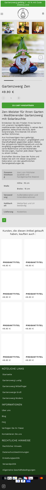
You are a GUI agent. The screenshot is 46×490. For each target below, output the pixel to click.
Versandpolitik (9, 464)
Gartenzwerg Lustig (11, 380)
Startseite (7, 374)
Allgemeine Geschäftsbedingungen (18, 470)
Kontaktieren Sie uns (12, 434)
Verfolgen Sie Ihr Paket (13, 428)
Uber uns (6, 410)
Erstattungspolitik (11, 458)
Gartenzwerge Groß (11, 392)
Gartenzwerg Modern (12, 398)
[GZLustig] (23, 13)
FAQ (4, 422)
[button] (5, 28)
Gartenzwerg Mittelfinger (14, 386)
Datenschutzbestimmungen (15, 452)
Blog (4, 416)
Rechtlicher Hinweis (11, 446)
